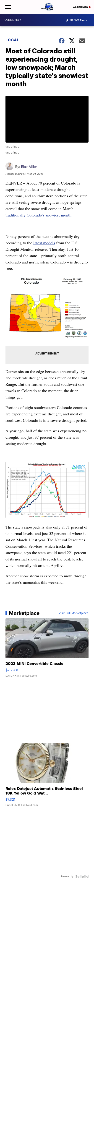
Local (12, 40)
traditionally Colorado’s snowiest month (38, 215)
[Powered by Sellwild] (82, 876)
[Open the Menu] (7, 7)
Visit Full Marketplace (74, 613)
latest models (44, 242)
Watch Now (81, 7)
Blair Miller (29, 166)
